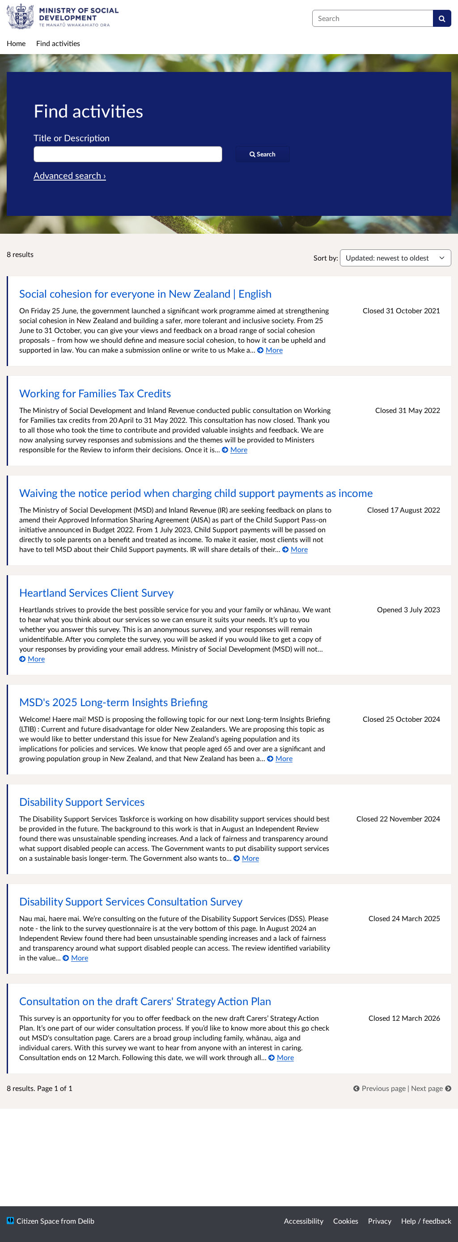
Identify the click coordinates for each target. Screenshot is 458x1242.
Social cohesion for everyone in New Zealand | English (145, 293)
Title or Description (72, 137)
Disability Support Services (81, 801)
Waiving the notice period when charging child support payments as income (196, 492)
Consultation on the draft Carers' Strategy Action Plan (145, 1000)
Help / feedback (426, 1221)
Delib (86, 1221)
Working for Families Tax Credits (95, 393)
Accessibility (303, 1221)
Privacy (379, 1221)
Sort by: (326, 257)
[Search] (442, 18)
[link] (380, 1088)
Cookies (345, 1221)
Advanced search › (70, 175)
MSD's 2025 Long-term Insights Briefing (113, 701)
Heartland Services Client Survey (96, 592)
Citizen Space (38, 1221)
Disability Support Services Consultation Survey (130, 901)
